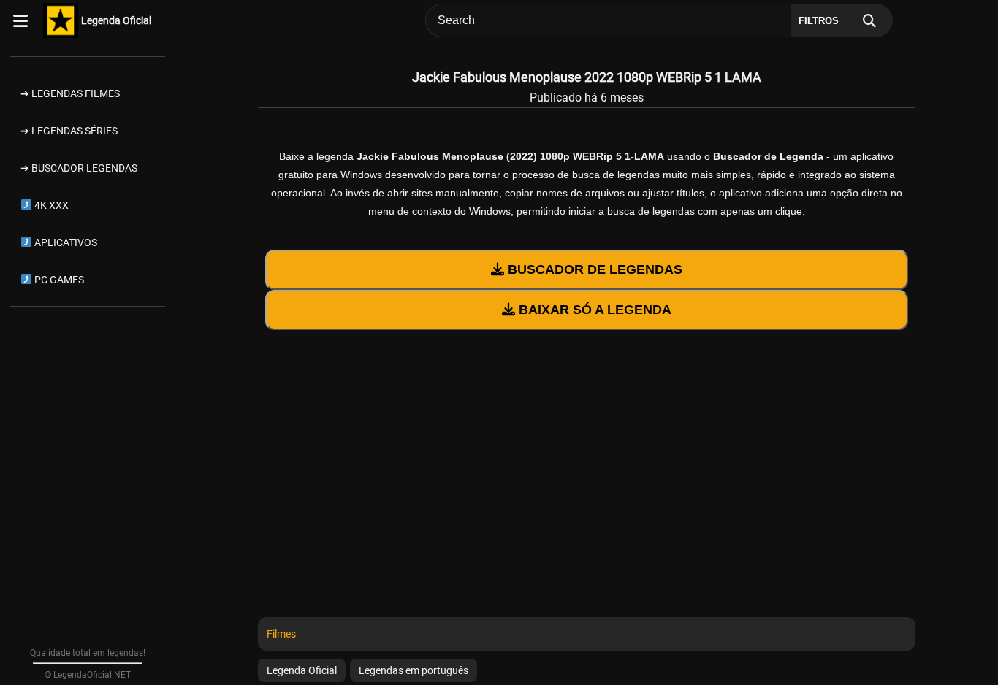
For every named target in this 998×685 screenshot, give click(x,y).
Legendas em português (413, 670)
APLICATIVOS (64, 242)
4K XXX (50, 205)
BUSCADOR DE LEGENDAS (593, 269)
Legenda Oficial (116, 20)
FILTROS (819, 20)
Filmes (281, 634)
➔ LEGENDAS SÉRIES (69, 131)
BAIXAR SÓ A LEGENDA (593, 309)
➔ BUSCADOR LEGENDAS (78, 168)
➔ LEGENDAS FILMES (70, 93)
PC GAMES (58, 280)
